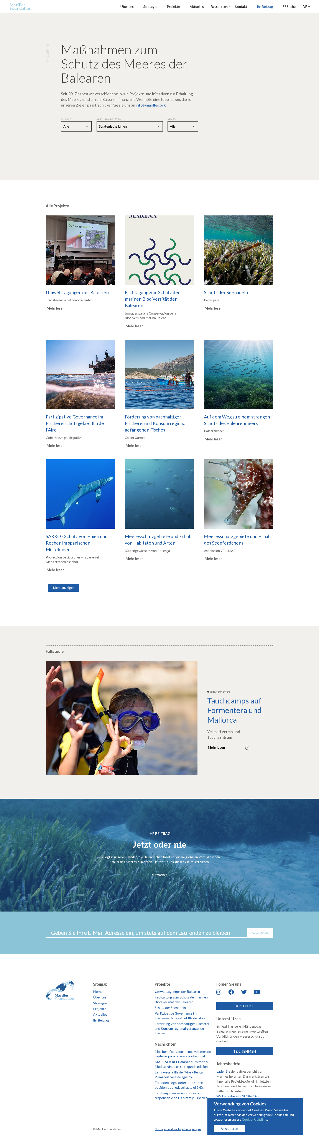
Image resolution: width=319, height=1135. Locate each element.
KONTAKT (244, 1006)
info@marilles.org (151, 105)
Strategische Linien (113, 126)
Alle (66, 126)
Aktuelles (197, 6)
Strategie (150, 6)
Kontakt (241, 6)
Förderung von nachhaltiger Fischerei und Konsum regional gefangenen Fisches (182, 1028)
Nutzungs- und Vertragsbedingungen (178, 1129)
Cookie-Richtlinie (254, 1119)
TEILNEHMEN (244, 1051)
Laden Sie (223, 1071)
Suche (291, 6)
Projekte (173, 6)
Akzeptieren (229, 1128)
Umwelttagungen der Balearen (177, 991)
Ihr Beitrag (265, 6)
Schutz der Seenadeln (170, 1007)
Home (97, 991)
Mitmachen (159, 875)
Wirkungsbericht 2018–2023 (238, 1096)
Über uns (127, 6)
